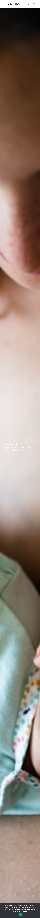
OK (21, 915)
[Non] (37, 910)
